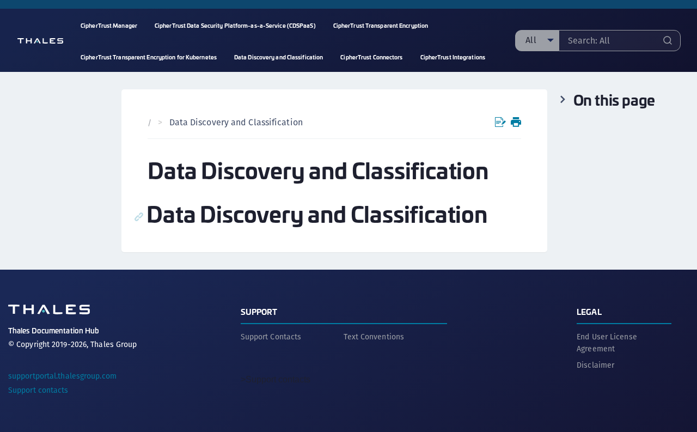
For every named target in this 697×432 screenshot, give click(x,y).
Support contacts (38, 390)
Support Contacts (271, 336)
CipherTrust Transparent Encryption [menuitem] (380, 25)
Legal (589, 311)
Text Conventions (374, 336)
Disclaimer (595, 365)
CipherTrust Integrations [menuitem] (452, 57)
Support (259, 311)
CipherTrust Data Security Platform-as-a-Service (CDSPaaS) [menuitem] (235, 25)
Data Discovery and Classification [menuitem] (278, 57)
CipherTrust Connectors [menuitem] (371, 57)
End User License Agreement (607, 342)
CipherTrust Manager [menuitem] (109, 25)
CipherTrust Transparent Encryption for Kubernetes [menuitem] (149, 57)
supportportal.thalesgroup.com (62, 375)
